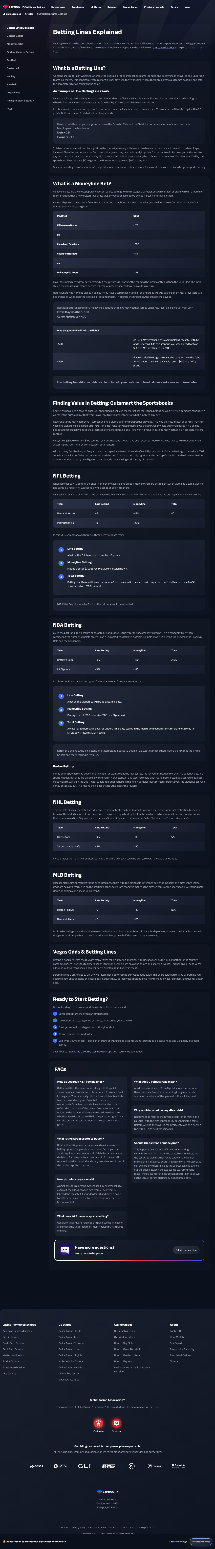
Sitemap (174, 1361)
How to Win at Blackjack (127, 1349)
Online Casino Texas (69, 1337)
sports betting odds (164, 47)
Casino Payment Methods (19, 1324)
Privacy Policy (78, 1527)
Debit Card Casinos (13, 1349)
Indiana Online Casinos (70, 1361)
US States (64, 1324)
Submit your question (186, 1250)
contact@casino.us (145, 1527)
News (187, 7)
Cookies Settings (178, 1541)
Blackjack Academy (125, 1337)
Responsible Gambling (182, 1349)
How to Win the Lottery (127, 1355)
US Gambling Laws (124, 1331)
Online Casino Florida (69, 1331)
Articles (29, 14)
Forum (174, 7)
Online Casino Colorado (70, 1343)
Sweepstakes (58, 7)
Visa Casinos (9, 1374)
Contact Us (176, 1331)
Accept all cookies (201, 1541)
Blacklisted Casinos (180, 1355)
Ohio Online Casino (68, 1374)
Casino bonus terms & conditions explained (132, 1369)
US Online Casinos (12, 14)
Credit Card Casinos (13, 1343)
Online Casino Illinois (69, 1349)
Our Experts (176, 1343)
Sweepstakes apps (68, 1380)
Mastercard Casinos (14, 1355)
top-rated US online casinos (84, 1051)
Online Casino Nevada (70, 1367)
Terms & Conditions (97, 1527)
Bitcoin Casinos (11, 1337)
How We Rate (177, 1337)
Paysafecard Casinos (14, 1367)
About (174, 1324)
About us (113, 1527)
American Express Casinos (17, 1331)
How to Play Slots (123, 1343)
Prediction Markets (154, 7)
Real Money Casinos (35, 7)
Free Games (78, 7)
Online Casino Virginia (70, 1355)
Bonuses (112, 7)
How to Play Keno (123, 1361)
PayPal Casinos (11, 1361)
